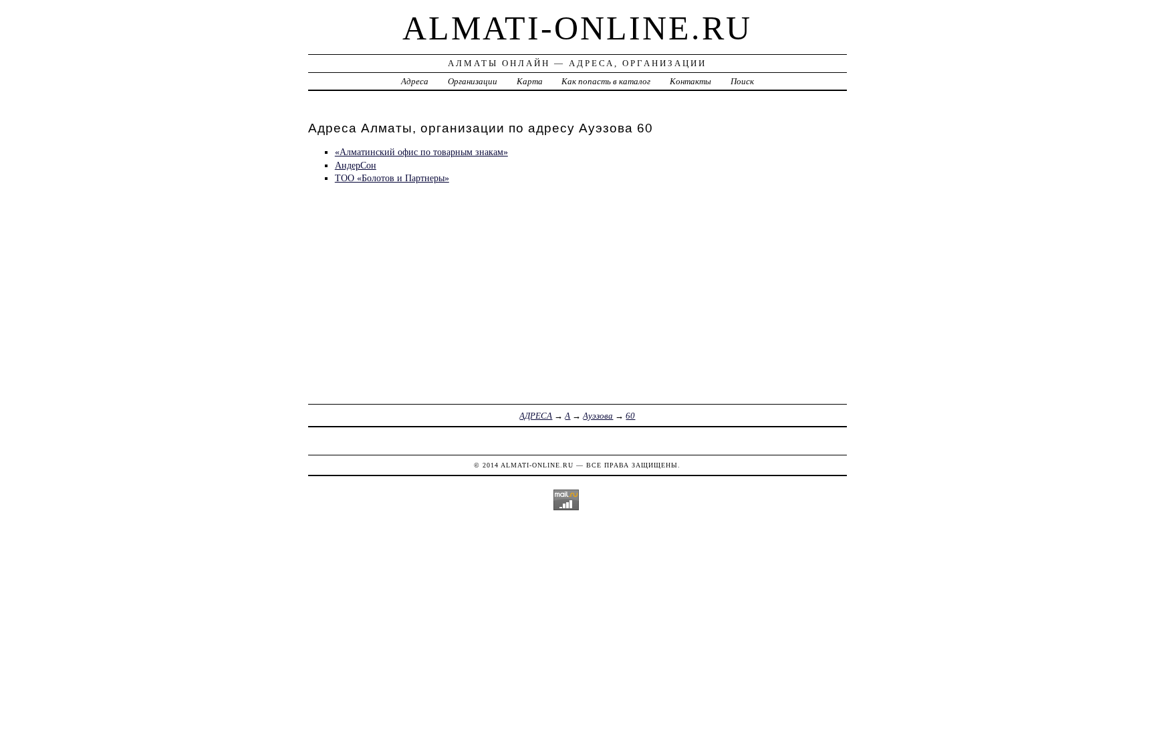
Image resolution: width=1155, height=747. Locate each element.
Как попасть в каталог (605, 81)
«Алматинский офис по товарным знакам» (421, 151)
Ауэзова (598, 416)
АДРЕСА (535, 416)
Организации (472, 81)
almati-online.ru (577, 28)
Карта (530, 81)
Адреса (414, 81)
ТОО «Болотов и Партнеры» (392, 178)
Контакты (690, 81)
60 (630, 416)
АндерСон (355, 165)
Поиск (742, 81)
